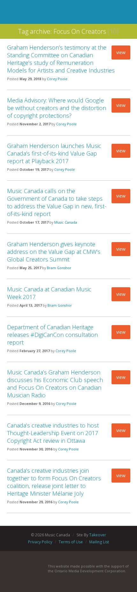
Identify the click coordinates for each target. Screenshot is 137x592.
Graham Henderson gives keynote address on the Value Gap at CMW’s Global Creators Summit (53, 251)
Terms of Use (71, 542)
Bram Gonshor (59, 267)
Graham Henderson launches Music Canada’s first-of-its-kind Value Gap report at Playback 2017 (54, 153)
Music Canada (65, 222)
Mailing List (99, 542)
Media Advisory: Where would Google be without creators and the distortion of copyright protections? (56, 107)
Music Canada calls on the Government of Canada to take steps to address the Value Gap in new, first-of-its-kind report (56, 202)
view (121, 52)
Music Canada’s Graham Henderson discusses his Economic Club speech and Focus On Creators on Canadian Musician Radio (55, 383)
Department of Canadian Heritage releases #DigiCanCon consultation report (52, 334)
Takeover (97, 535)
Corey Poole (57, 78)
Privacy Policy (40, 542)
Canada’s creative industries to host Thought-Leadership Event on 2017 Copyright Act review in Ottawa (53, 432)
